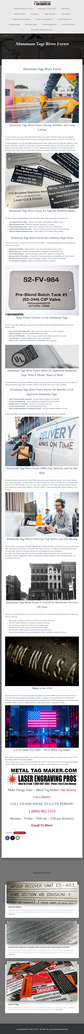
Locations (34, 14)
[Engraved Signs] (42, 981)
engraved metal (19, 832)
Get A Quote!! (66, 14)
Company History (20, 14)
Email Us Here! (42, 825)
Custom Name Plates (64, 19)
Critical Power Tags (50, 24)
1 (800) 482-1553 (42, 811)
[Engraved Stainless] (42, 892)
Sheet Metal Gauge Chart (47, 9)
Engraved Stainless (14, 907)
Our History (68, 790)
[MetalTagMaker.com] (42, 3)
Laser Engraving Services (21, 19)
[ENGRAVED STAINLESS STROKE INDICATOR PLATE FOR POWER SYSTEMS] (42, 932)
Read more (12, 914)
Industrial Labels (31, 24)
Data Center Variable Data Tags (41, 30)
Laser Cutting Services (44, 19)
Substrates (65, 9)
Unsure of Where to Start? (23, 9)
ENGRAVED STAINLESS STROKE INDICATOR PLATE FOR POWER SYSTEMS (38, 947)
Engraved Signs (14, 24)
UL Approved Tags (68, 24)
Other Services (49, 14)
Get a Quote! (42, 797)
